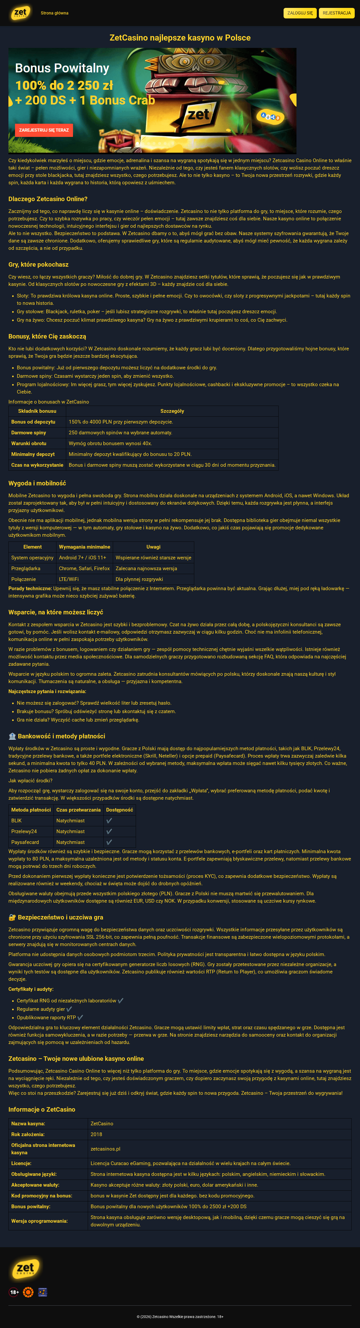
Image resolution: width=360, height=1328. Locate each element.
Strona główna (55, 13)
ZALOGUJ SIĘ (300, 13)
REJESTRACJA (337, 13)
